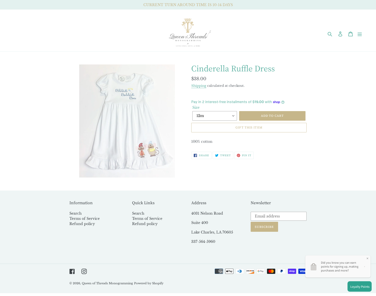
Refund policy (82, 224)
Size (196, 107)
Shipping (198, 86)
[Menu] (360, 34)
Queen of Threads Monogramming (107, 283)
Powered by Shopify (148, 283)
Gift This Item (248, 127)
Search (75, 213)
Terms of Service (84, 218)
